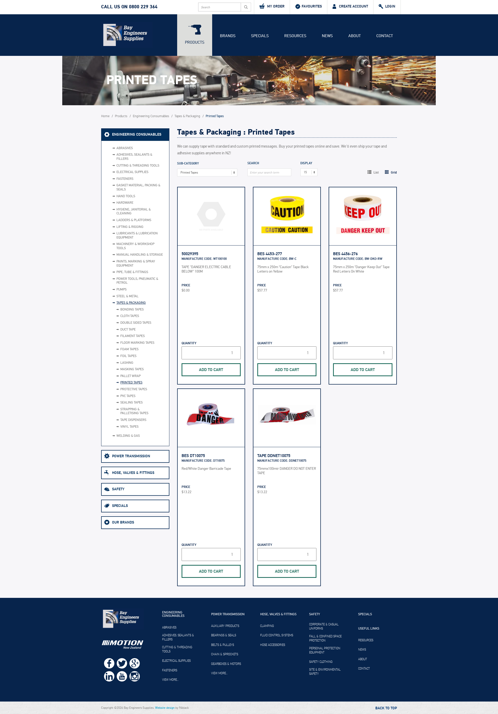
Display (306, 163)
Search (253, 163)
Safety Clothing (321, 662)
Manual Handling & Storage (139, 255)
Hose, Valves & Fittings (133, 473)
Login (390, 6)
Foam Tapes (129, 349)
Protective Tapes (133, 389)
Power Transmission (131, 456)
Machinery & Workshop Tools (135, 246)
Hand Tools (125, 196)
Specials (260, 35)
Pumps (121, 290)
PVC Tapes (127, 396)
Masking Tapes (132, 369)
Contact (384, 35)
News (327, 35)
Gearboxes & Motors (226, 664)
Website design (165, 708)
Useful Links (368, 629)
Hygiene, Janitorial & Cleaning (133, 212)
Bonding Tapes (132, 310)
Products (194, 42)
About (354, 35)
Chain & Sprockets (224, 654)
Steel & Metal (127, 296)
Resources (295, 35)
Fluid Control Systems (276, 635)
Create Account (353, 6)
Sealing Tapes (131, 403)
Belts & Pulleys (222, 645)
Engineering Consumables (151, 116)
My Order (276, 6)
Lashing (126, 363)
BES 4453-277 (269, 254)
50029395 (190, 254)
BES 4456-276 (345, 254)
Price (186, 285)
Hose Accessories (272, 645)
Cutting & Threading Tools (137, 166)
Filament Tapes (132, 336)
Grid (393, 172)
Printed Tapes (131, 383)
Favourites (312, 6)
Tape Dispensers (133, 420)
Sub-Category (188, 164)
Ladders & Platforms (133, 220)
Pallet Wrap (130, 376)
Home (105, 116)
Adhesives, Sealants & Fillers (134, 157)
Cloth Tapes (129, 316)
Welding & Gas (128, 436)
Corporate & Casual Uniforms (323, 626)
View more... (170, 680)
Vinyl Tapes (129, 427)
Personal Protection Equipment (324, 650)
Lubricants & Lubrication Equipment (137, 236)
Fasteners (124, 179)
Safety (118, 489)
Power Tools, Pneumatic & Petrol (137, 281)
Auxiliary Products (225, 626)
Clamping (267, 626)
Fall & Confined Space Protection (325, 638)
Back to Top (386, 708)
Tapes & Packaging (187, 116)
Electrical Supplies (132, 172)
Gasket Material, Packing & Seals (138, 187)
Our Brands (123, 522)
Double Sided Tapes (135, 323)
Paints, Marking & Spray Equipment (135, 264)
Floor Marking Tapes (137, 343)
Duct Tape (128, 330)
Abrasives (124, 148)
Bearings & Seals (223, 635)
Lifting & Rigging (129, 227)
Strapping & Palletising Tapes (134, 411)
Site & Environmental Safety (325, 672)
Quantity (189, 343)
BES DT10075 (193, 456)
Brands (228, 35)
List (376, 172)
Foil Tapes (128, 356)
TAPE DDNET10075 (273, 456)
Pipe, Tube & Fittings (132, 272)
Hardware (124, 203)
